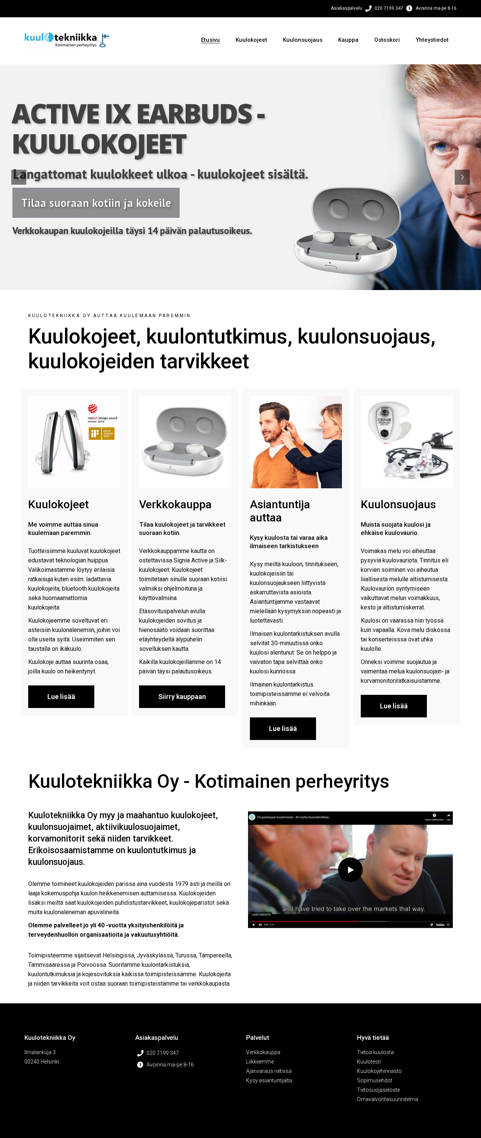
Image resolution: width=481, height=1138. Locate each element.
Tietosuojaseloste (378, 1090)
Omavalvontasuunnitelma (387, 1099)
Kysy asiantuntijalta (269, 1080)
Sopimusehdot (374, 1080)
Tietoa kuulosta (375, 1052)
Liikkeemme (260, 1062)
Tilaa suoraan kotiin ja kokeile (96, 202)
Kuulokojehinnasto (379, 1071)
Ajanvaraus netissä (269, 1071)
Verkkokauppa (263, 1052)
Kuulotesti (369, 1062)
